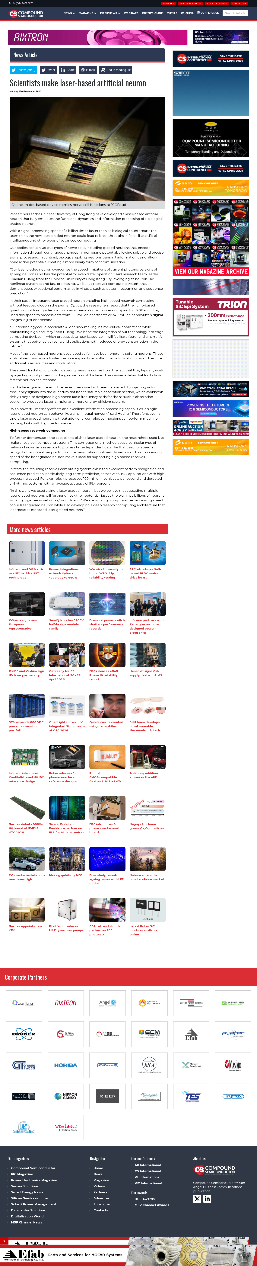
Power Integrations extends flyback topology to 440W (64, 573)
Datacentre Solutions (28, 1210)
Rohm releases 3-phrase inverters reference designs (63, 777)
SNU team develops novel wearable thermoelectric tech (145, 726)
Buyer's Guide (152, 12)
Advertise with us (217, 3)
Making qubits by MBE (66, 875)
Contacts (101, 1210)
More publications (190, 3)
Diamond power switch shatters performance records (107, 624)
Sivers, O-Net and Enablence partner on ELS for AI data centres (66, 828)
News (68, 12)
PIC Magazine (22, 1174)
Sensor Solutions (25, 1186)
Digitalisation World (27, 1216)
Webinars (131, 12)
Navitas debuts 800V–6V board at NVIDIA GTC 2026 (26, 828)
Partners (100, 1192)
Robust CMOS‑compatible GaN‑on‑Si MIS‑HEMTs (105, 777)
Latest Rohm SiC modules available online (143, 930)
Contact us (239, 3)
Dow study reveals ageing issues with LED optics (106, 879)
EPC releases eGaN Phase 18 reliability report (103, 675)
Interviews (109, 12)
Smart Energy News (27, 1192)
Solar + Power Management (33, 1204)
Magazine (86, 12)
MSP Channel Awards (152, 1205)
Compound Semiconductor (33, 1168)
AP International (148, 1165)
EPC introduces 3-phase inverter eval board (104, 828)
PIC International (148, 1183)
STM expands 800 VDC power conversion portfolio (26, 726)
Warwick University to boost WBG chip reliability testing (106, 573)
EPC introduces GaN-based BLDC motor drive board (145, 573)
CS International (148, 1171)
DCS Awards (145, 1199)
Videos (99, 1186)
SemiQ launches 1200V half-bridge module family (66, 624)
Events (172, 12)
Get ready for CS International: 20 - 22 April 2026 (65, 675)
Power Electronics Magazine (34, 1180)
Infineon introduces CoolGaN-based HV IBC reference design (26, 777)
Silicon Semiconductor (29, 1198)
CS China (187, 12)
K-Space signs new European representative (23, 624)
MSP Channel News (26, 1222)
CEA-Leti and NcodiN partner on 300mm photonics (105, 930)
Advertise (101, 1198)
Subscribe (168, 3)
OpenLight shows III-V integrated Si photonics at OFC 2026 (67, 726)
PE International (147, 1177)
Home (98, 1168)
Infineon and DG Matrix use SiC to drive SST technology (26, 573)
